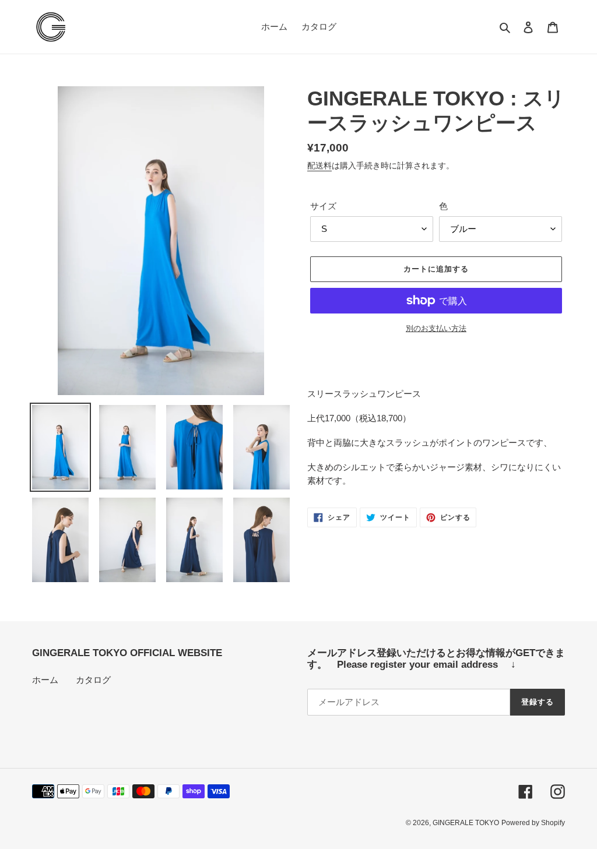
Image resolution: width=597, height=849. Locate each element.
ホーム (45, 680)
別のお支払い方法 (436, 328)
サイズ (323, 206)
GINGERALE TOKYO (466, 823)
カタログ (93, 680)
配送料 (319, 165)
